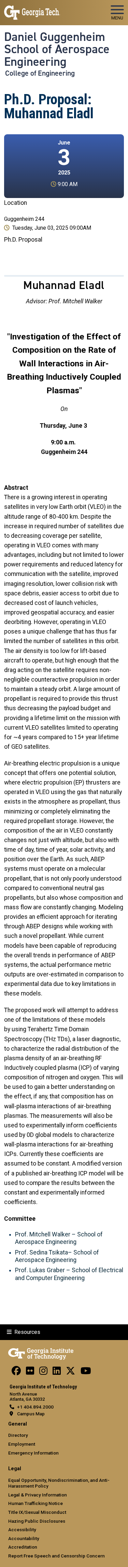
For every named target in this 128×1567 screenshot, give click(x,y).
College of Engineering (40, 73)
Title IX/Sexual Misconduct (37, 1512)
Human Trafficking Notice (35, 1503)
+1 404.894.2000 (35, 1407)
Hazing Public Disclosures (36, 1521)
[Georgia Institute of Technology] (32, 9)
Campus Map (31, 1413)
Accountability (23, 1538)
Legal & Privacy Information (37, 1494)
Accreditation (22, 1547)
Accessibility (22, 1529)
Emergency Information (33, 1453)
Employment (21, 1444)
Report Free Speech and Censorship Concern (56, 1555)
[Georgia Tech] (40, 1352)
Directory (18, 1435)
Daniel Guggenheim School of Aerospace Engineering (57, 49)
